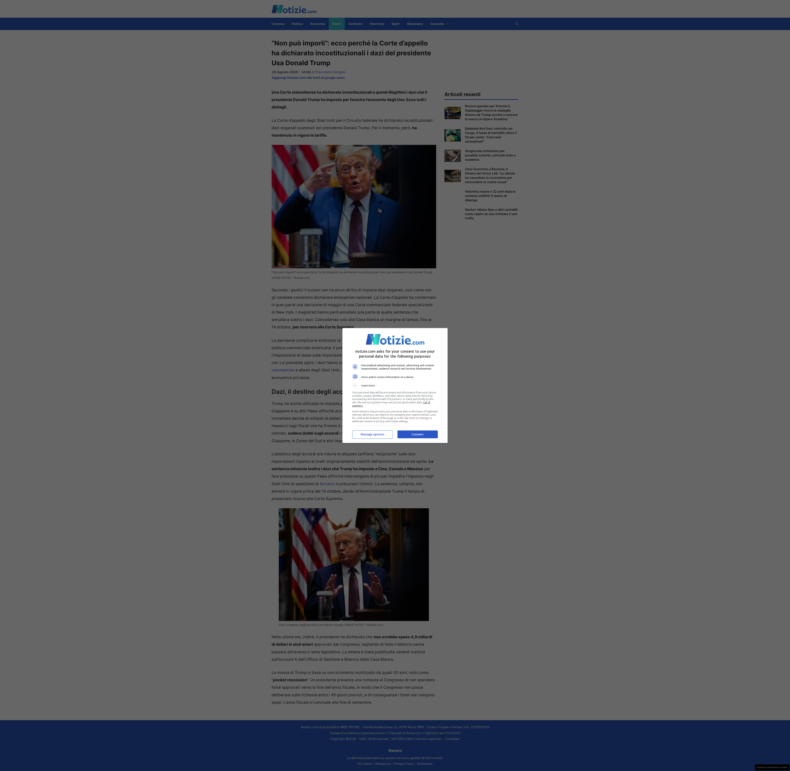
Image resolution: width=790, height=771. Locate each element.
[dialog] (395, 385)
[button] (395, 385)
